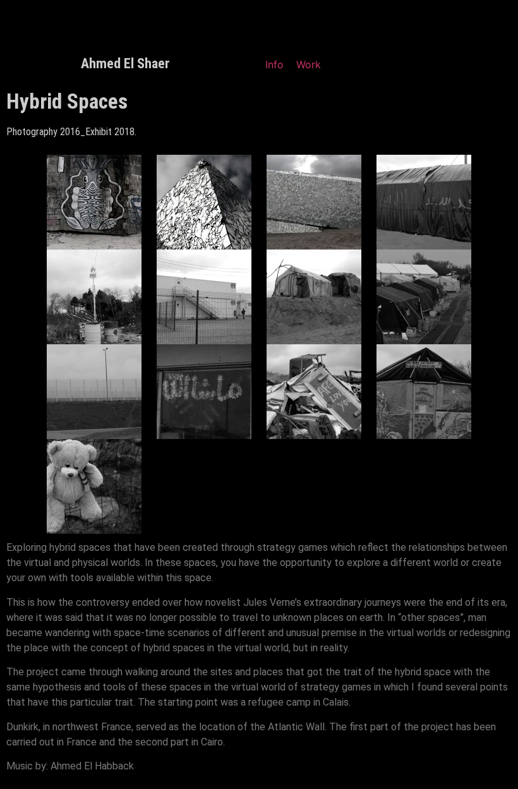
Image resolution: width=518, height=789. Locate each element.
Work (308, 64)
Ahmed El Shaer (125, 63)
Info (274, 64)
